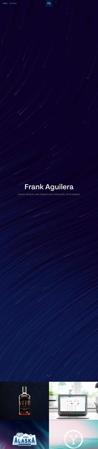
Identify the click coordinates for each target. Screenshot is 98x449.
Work (5, 3)
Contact (13, 3)
